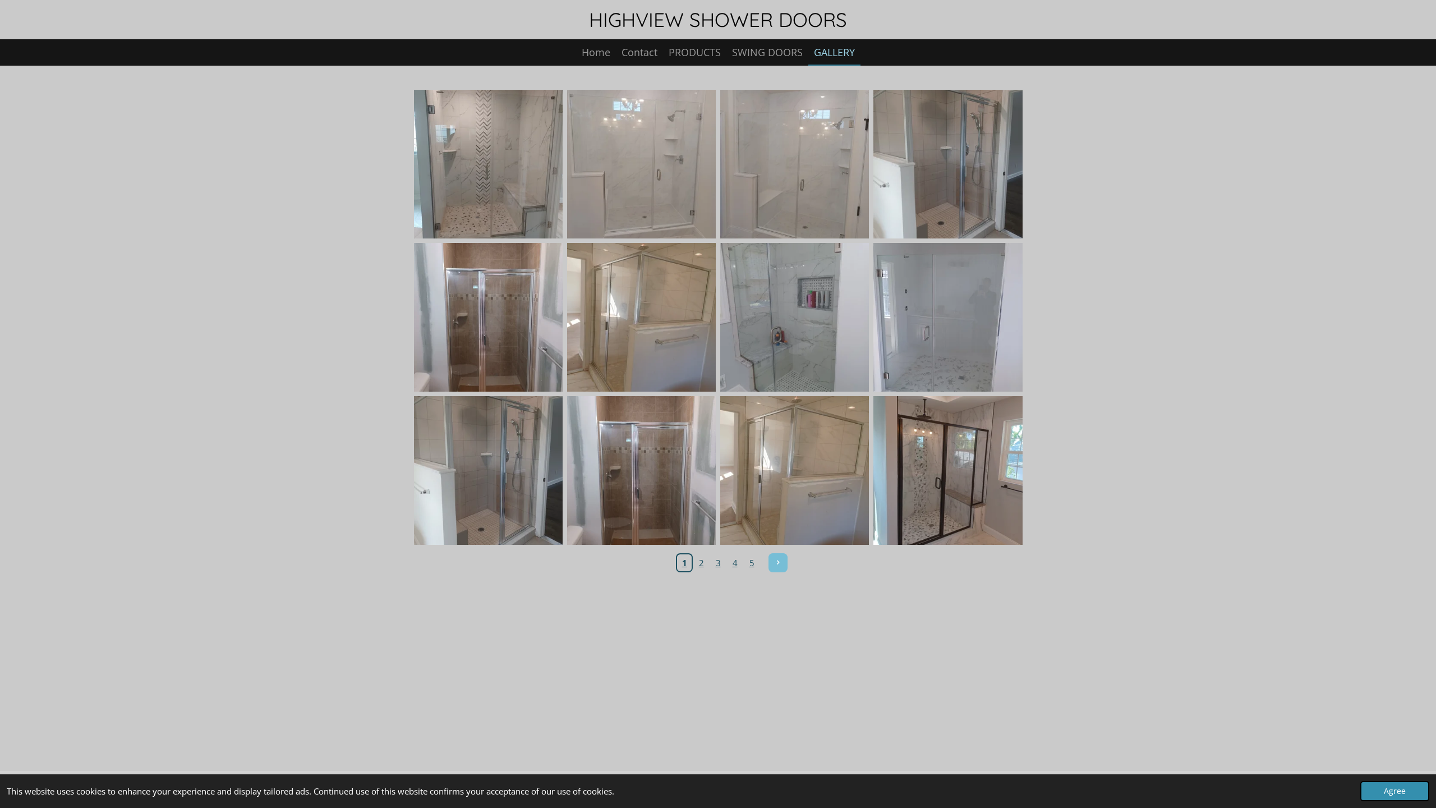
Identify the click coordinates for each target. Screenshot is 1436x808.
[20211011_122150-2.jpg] (947, 164)
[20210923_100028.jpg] (488, 164)
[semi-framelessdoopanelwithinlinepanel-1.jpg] (947, 470)
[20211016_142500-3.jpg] (794, 470)
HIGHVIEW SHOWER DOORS (718, 19)
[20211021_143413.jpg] (794, 317)
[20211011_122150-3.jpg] (488, 470)
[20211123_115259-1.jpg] (947, 317)
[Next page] (778, 562)
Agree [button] (1395, 791)
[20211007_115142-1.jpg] (641, 164)
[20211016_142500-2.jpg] (641, 317)
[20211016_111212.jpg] (488, 317)
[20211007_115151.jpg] (794, 164)
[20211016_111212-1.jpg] (641, 470)
